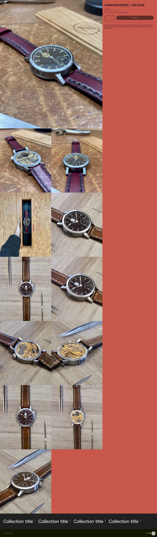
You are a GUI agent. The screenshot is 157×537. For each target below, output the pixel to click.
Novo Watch (10, 533)
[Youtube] (150, 533)
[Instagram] (147, 533)
